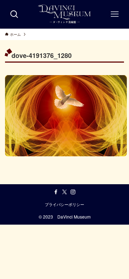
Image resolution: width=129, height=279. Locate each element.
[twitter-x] (64, 192)
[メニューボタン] (114, 14)
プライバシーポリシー (64, 204)
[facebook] (56, 192)
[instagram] (73, 192)
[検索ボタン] (14, 14)
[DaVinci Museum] (64, 14)
